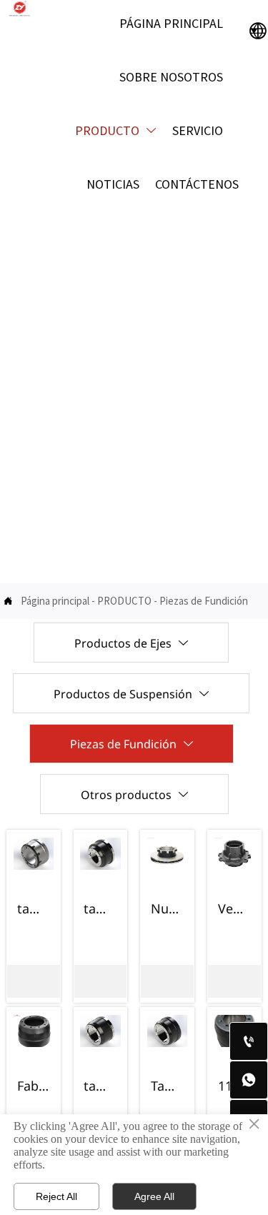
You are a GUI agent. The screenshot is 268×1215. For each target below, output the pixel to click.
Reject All (56, 1196)
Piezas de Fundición (203, 601)
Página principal (55, 601)
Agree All (154, 1196)
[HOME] (20, 8)
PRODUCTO (124, 601)
